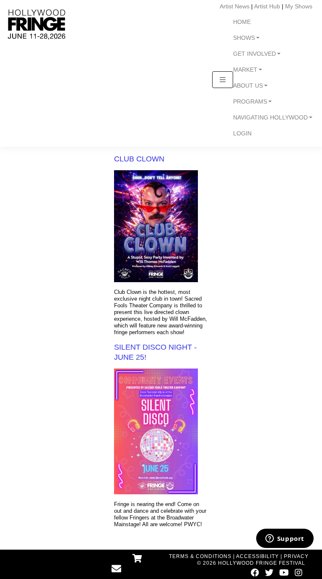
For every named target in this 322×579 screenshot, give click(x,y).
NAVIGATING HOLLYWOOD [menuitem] (270, 117)
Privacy (296, 556)
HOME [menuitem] (242, 22)
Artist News (234, 6)
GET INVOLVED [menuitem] (254, 54)
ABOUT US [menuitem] (248, 86)
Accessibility (257, 556)
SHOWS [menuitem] (244, 38)
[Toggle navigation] (222, 79)
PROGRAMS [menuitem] (250, 102)
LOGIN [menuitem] (242, 133)
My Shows (298, 6)
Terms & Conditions (200, 556)
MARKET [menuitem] (245, 70)
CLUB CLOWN (139, 159)
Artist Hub (267, 6)
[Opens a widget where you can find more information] (285, 539)
